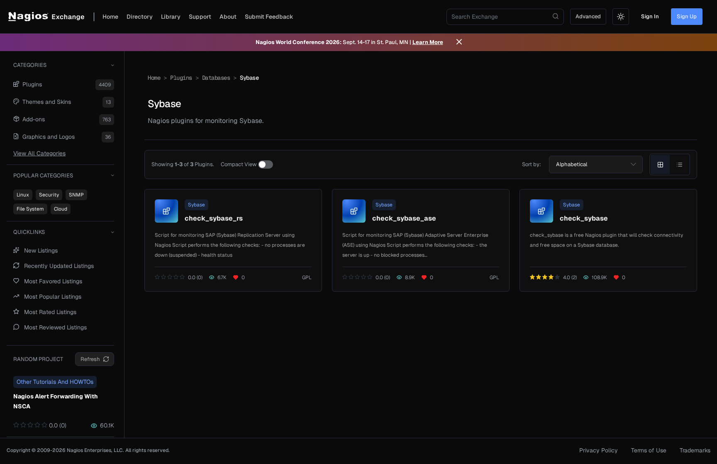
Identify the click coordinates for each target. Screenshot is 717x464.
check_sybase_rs (214, 218)
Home (110, 16)
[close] (459, 42)
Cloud (60, 209)
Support (200, 16)
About (228, 16)
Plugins (181, 77)
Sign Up (687, 16)
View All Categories (39, 153)
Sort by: (531, 164)
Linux (23, 194)
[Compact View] (265, 164)
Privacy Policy (598, 450)
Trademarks (695, 450)
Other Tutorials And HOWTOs (55, 381)
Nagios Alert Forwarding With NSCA (55, 401)
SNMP (76, 194)
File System (30, 209)
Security (49, 194)
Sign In (650, 16)
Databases (216, 77)
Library (170, 16)
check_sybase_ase (404, 218)
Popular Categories (43, 175)
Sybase (196, 204)
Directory (140, 16)
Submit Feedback (269, 16)
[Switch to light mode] (620, 16)
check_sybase (584, 218)
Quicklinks (29, 232)
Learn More (427, 42)
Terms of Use (648, 450)
